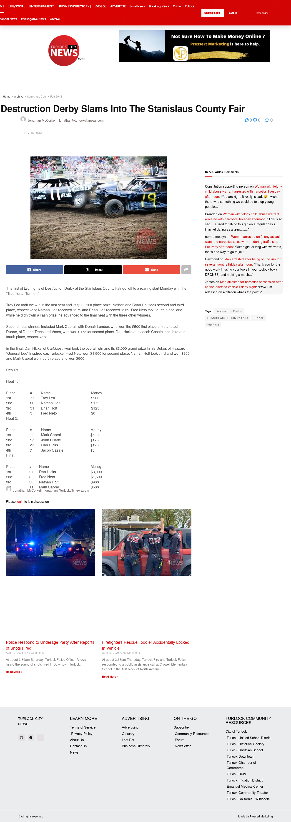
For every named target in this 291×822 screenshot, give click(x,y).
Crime (177, 6)
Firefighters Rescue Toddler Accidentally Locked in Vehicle (145, 645)
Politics (189, 6)
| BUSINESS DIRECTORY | (74, 6)
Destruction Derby (229, 311)
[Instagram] (21, 737)
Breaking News (159, 6)
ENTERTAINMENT (41, 6)
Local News (137, 6)
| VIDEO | (100, 6)
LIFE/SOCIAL (16, 6)
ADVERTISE (118, 6)
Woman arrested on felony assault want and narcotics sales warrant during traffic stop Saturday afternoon (243, 241)
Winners (213, 325)
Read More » (14, 672)
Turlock (258, 318)
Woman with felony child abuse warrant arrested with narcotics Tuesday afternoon (243, 191)
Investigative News (33, 19)
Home (6, 96)
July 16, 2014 (32, 133)
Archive (55, 19)
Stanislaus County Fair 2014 (44, 96)
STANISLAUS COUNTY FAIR (227, 318)
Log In (233, 12)
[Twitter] (40, 737)
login (20, 501)
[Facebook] (31, 737)
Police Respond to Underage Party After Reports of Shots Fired (50, 645)
